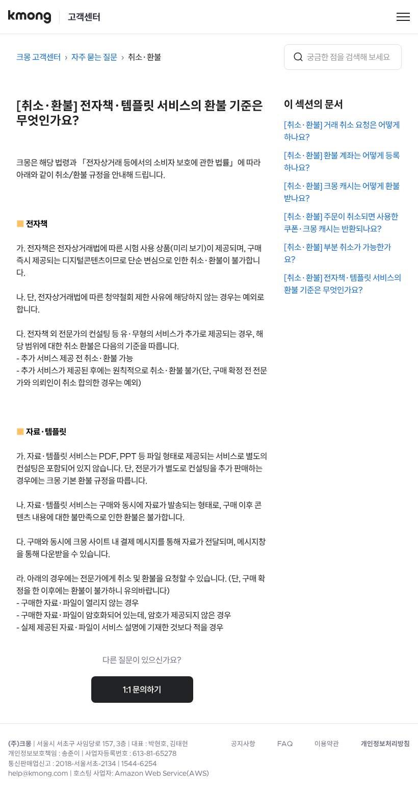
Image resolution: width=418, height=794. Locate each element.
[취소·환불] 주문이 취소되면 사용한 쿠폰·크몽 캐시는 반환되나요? (341, 222)
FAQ (285, 744)
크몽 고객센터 (38, 57)
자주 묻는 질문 (94, 57)
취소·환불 (144, 57)
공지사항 (243, 744)
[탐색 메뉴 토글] (403, 16)
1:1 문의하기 (142, 689)
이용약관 (327, 744)
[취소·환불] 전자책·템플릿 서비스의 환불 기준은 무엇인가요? (342, 284)
